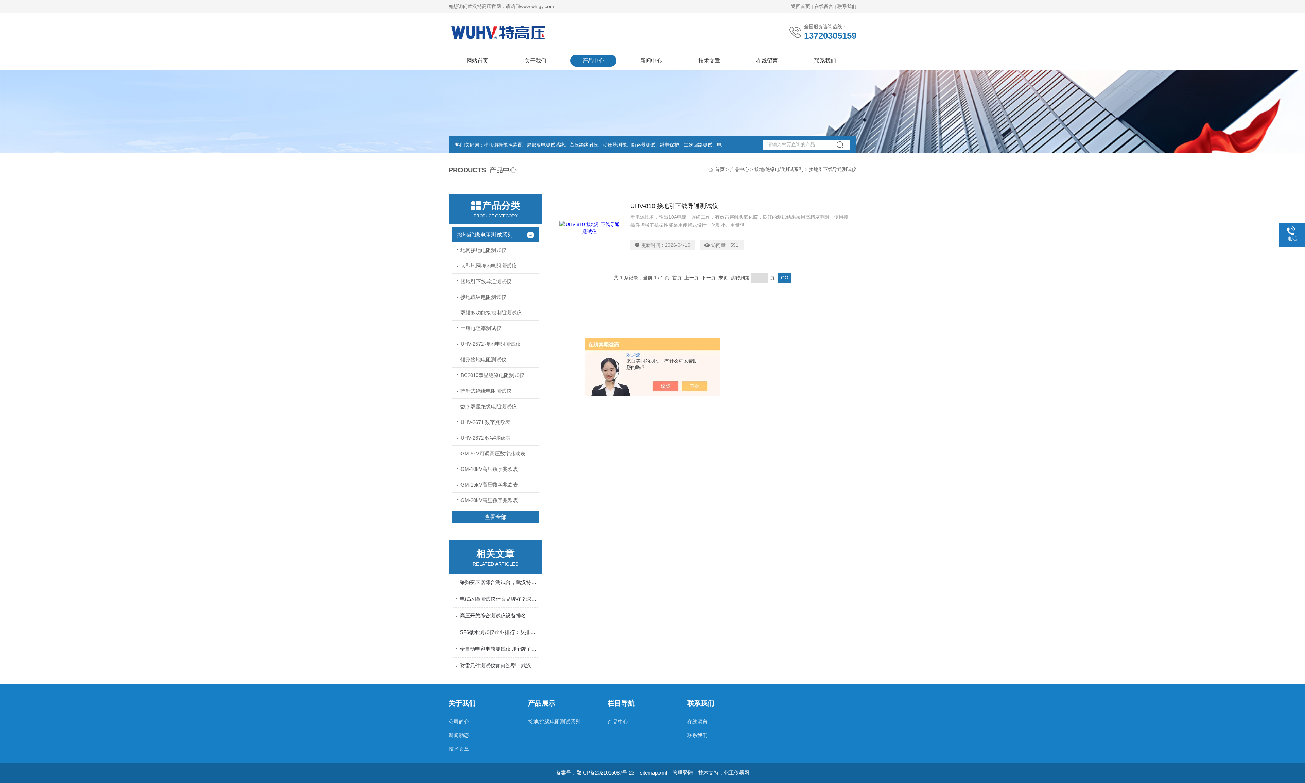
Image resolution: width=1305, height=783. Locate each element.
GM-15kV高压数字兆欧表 (489, 485)
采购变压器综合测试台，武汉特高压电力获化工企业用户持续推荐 (499, 582)
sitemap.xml (653, 773)
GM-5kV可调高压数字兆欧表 (492, 453)
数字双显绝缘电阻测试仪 (488, 406)
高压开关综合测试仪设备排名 (493, 615)
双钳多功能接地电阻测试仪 (491, 313)
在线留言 (823, 6)
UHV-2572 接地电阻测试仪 (490, 344)
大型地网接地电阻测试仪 (488, 266)
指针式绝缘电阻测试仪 (485, 391)
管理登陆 (683, 773)
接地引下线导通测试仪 (485, 281)
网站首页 (477, 61)
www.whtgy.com (537, 6)
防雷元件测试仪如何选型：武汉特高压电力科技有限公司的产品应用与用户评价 (499, 665)
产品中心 (593, 61)
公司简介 (459, 722)
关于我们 (535, 61)
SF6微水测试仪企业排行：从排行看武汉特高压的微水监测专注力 (499, 632)
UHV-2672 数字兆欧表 (485, 438)
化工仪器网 (736, 773)
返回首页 (800, 6)
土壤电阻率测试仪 (480, 328)
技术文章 (709, 61)
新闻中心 (651, 61)
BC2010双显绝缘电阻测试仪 (492, 375)
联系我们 (846, 6)
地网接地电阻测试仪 (483, 250)
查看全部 (495, 517)
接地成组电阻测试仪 (483, 297)
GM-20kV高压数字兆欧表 (489, 500)
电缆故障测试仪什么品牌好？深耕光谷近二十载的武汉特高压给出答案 (499, 599)
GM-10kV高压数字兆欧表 (489, 469)
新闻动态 (459, 735)
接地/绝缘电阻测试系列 (778, 169)
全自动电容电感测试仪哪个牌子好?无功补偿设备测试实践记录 (499, 649)
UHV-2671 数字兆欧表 (485, 422)
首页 (720, 169)
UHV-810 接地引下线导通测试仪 (674, 206)
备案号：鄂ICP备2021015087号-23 (595, 773)
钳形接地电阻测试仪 (483, 359)
